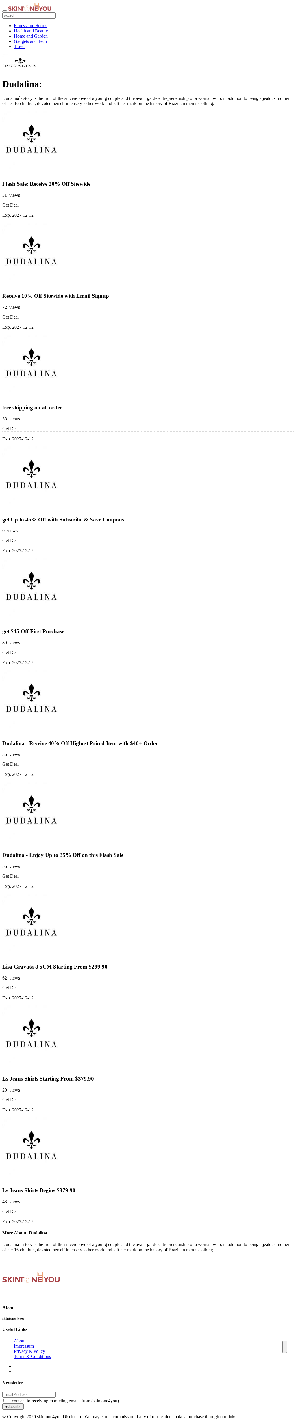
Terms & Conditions (32, 1356)
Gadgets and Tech (30, 41)
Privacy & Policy (29, 1351)
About (19, 1340)
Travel (19, 46)
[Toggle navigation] (4, 11)
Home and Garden (31, 36)
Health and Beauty (31, 30)
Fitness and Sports (30, 25)
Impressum (24, 1346)
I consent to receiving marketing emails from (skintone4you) (64, 1400)
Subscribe (13, 1406)
